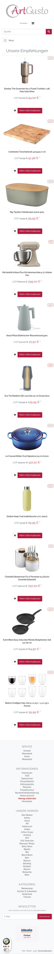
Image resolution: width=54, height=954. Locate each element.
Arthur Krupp (27, 832)
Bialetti (27, 849)
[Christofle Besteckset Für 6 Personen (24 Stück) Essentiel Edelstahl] (27, 558)
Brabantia (27, 872)
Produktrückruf (27, 790)
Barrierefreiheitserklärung (27, 793)
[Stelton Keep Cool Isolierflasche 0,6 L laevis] (27, 498)
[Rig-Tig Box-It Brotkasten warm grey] (27, 193)
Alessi (27, 821)
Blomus (27, 860)
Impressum (27, 773)
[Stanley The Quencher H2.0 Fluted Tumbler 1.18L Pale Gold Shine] (27, 70)
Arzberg (27, 835)
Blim (27, 858)
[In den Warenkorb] (15, 110)
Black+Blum (27, 855)
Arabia (27, 829)
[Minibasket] (33, 23)
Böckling (27, 863)
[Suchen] (49, 31)
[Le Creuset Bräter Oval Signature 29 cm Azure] (27, 437)
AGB (27, 776)
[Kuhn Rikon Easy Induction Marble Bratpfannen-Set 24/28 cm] (27, 621)
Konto (27, 756)
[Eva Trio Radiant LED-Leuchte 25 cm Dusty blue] (27, 377)
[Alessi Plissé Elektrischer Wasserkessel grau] (27, 317)
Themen (27, 897)
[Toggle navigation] (5, 40)
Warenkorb (27, 753)
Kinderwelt (27, 894)
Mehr (27, 875)
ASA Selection (27, 841)
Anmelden (23, 23)
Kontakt (27, 751)
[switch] (6, 949)
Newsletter (27, 801)
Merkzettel (27, 759)
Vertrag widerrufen (27, 798)
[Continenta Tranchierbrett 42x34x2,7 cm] (27, 133)
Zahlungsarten (27, 784)
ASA (27, 838)
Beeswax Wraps (27, 843)
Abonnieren (44, 916)
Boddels (27, 866)
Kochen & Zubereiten (27, 891)
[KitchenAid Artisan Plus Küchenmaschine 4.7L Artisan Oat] (27, 254)
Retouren (27, 787)
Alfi (27, 823)
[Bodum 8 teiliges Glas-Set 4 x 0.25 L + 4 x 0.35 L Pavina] (27, 684)
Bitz (27, 852)
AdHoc (27, 818)
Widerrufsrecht (27, 796)
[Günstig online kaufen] (27, 11)
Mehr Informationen (29, 110)
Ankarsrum (27, 826)
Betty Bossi (27, 846)
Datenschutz (27, 778)
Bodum (27, 869)
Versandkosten (27, 781)
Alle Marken (27, 815)
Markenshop (27, 888)
